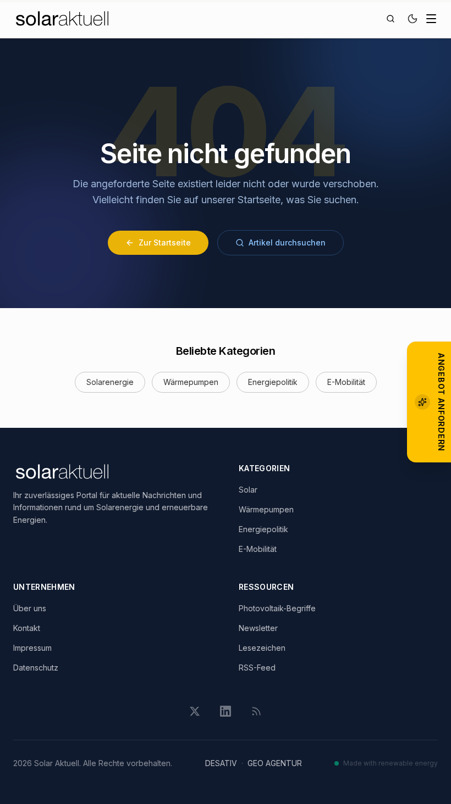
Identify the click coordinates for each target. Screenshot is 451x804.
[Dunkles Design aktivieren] (412, 19)
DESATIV (221, 763)
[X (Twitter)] (195, 711)
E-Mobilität (346, 382)
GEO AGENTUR (275, 763)
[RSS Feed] (256, 711)
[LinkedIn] (226, 711)
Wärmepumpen (190, 382)
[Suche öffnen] (390, 19)
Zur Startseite (165, 242)
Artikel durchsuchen (287, 242)
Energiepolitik (273, 382)
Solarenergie (110, 382)
